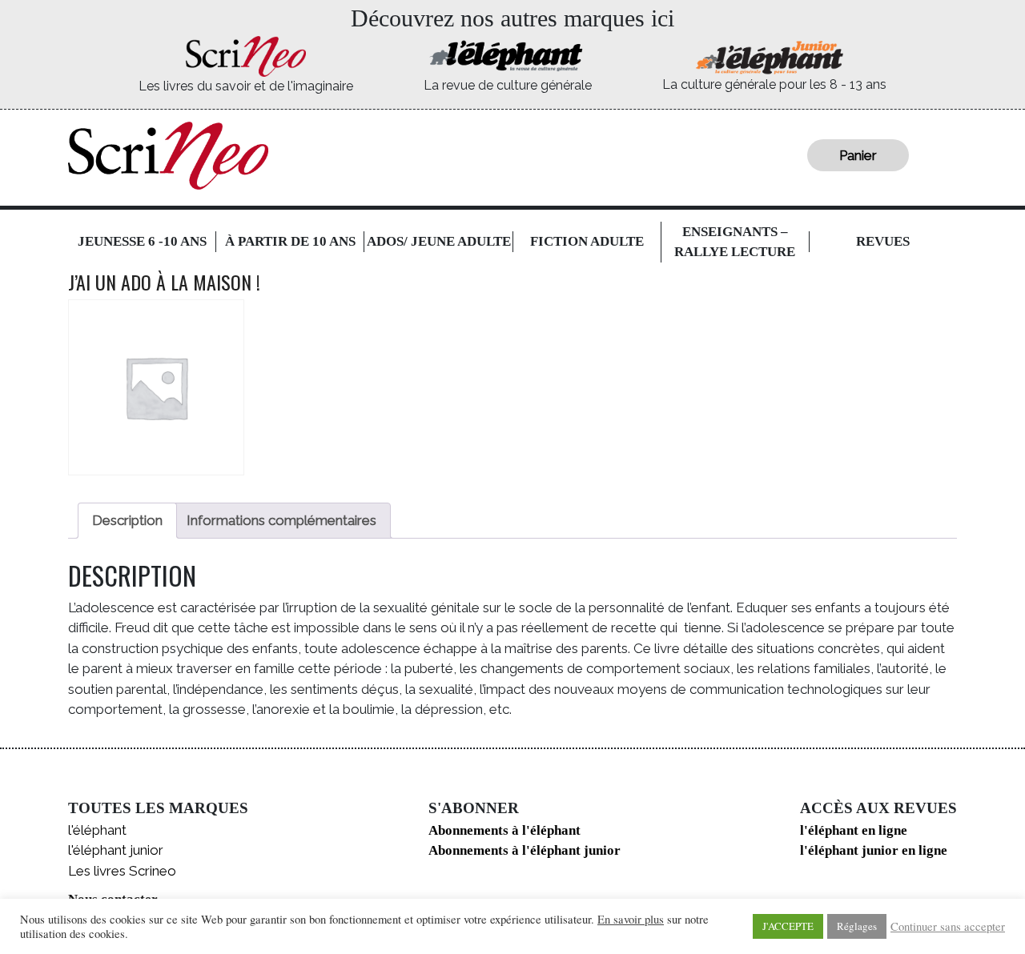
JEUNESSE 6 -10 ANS (142, 241)
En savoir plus (630, 919)
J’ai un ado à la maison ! (164, 281)
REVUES (883, 241)
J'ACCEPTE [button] (788, 926)
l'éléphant (97, 830)
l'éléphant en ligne (853, 830)
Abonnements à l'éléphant (504, 830)
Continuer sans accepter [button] (947, 927)
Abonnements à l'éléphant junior (524, 850)
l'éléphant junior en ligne (873, 850)
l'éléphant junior (115, 850)
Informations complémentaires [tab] (281, 520)
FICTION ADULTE (587, 241)
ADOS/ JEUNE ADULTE (439, 241)
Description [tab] (127, 520)
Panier (858, 155)
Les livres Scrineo (122, 871)
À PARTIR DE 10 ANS (290, 241)
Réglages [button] (857, 926)
